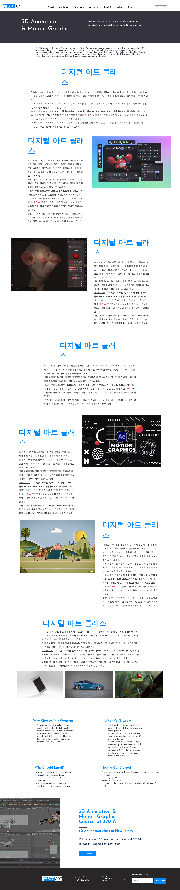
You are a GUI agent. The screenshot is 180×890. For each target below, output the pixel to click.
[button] (63, 7)
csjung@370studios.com (84, 877)
